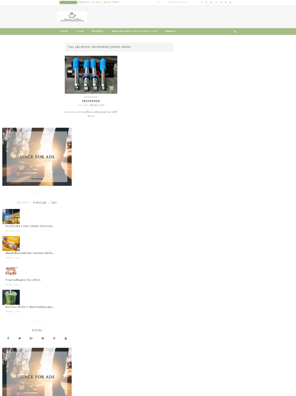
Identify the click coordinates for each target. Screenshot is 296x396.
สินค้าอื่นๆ (98, 31)
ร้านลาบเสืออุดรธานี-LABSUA (23, 280)
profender (91, 101)
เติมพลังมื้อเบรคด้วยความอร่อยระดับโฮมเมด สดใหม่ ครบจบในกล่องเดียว (48, 253)
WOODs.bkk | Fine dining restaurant (31, 226)
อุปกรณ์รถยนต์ (91, 97)
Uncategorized (92, 2)
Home (65, 31)
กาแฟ (80, 31)
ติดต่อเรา (171, 31)
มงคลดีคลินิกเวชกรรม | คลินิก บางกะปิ (120, 2)
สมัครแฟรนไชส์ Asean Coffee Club (134, 31)
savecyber (83, 105)
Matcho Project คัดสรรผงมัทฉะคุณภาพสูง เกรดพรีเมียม (41, 307)
